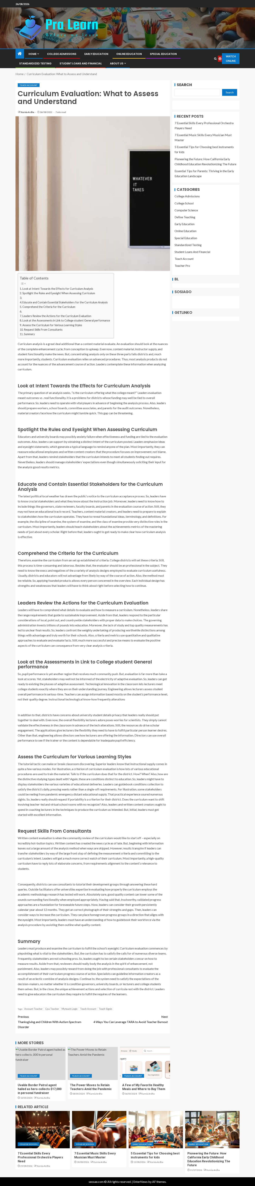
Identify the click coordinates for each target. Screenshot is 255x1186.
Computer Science (186, 210)
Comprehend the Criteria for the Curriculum (48, 306)
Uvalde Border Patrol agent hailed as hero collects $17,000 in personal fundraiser (39, 1089)
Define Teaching (185, 217)
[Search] (215, 58)
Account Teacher (33, 1008)
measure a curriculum (118, 610)
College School (184, 203)
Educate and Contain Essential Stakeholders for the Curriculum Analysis (65, 302)
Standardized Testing (35, 63)
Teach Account (29, 85)
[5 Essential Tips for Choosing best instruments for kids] (156, 1129)
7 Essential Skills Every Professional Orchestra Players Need (40, 1157)
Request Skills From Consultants (43, 329)
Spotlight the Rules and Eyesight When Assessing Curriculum (58, 293)
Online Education (129, 54)
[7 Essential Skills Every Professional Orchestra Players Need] (42, 1129)
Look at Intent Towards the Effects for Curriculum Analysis (57, 288)
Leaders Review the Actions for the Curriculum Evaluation (56, 316)
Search (184, 85)
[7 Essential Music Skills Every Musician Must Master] (99, 1129)
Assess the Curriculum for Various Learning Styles (52, 325)
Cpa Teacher (52, 1008)
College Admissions (61, 54)
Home (32, 54)
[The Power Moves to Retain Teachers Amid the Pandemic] (93, 1063)
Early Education (96, 54)
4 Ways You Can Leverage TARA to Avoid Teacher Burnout (131, 1019)
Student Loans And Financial (81, 63)
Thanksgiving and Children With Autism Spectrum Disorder (49, 1021)
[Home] (20, 53)
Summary (29, 334)
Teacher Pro (182, 266)
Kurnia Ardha (28, 112)
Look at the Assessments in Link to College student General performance (66, 320)
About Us (116, 63)
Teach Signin (105, 1008)
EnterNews (140, 1181)
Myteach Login (69, 1008)
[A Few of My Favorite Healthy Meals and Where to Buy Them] (145, 1063)
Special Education (163, 54)
